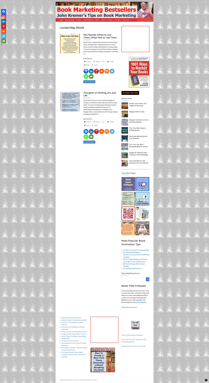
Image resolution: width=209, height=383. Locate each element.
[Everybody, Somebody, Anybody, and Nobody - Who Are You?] (128, 199)
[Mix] (106, 71)
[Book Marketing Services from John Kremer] (128, 184)
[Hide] (2, 45)
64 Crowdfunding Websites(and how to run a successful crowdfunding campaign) (136, 255)
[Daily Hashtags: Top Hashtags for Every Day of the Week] (142, 228)
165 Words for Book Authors (70, 341)
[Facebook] (86, 131)
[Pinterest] (3, 26)
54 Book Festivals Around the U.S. (71, 318)
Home (61, 20)
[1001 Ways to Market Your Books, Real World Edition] (139, 87)
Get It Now (117, 20)
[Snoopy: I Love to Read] (142, 199)
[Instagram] (3, 16)
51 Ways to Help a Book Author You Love (73, 334)
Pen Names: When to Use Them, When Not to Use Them (100, 36)
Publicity (78, 20)
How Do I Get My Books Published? (132, 335)
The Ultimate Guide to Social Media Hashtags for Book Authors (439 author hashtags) (73, 354)
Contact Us (126, 20)
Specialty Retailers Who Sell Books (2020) (74, 320)
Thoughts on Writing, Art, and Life (99, 94)
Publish (97, 20)
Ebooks (103, 20)
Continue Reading (89, 81)
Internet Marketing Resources (132, 268)
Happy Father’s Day (136, 112)
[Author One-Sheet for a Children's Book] (142, 214)
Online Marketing (88, 20)
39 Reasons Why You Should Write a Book (74, 332)
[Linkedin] (91, 71)
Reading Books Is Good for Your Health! (133, 346)
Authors (110, 20)
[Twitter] (112, 71)
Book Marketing (69, 20)
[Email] (91, 76)
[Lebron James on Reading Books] (128, 228)
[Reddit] (101, 71)
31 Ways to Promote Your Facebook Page (136, 250)
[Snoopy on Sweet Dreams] (142, 184)
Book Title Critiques (139, 302)
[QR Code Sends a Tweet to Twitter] (128, 214)
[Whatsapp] (86, 76)
